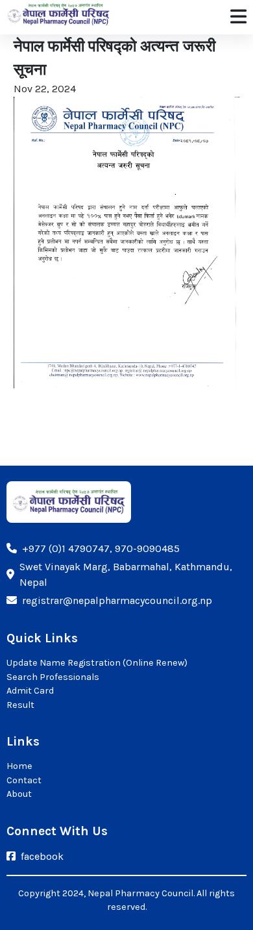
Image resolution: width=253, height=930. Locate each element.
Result (20, 704)
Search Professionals (52, 677)
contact (24, 780)
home (19, 766)
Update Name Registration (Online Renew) (96, 662)
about (19, 793)
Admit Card (30, 690)
